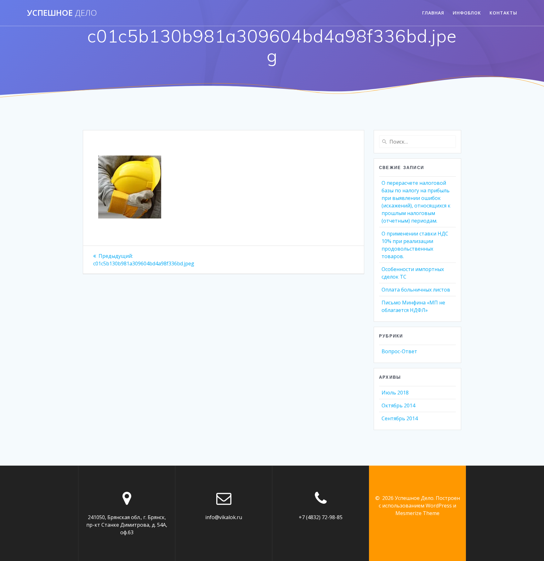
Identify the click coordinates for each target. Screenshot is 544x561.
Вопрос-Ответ (399, 351)
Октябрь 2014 (398, 405)
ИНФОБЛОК (467, 13)
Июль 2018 (395, 392)
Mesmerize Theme (417, 513)
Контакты (503, 13)
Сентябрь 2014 (400, 418)
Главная (433, 13)
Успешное (62, 13)
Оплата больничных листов (416, 289)
